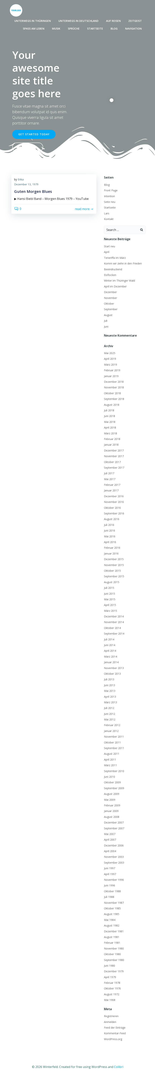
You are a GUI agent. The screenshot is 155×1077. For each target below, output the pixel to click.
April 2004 (110, 851)
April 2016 (110, 542)
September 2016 (114, 513)
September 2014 (114, 633)
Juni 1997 (109, 868)
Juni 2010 (109, 776)
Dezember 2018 (114, 381)
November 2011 (114, 736)
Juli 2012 (109, 708)
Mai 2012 (109, 719)
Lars (106, 213)
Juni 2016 (109, 530)
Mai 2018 (109, 422)
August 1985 (111, 914)
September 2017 (114, 467)
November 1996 (114, 879)
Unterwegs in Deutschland (78, 21)
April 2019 (110, 359)
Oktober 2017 (112, 462)
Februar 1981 (112, 942)
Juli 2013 (109, 679)
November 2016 (114, 502)
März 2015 (110, 611)
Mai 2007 (109, 834)
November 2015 (114, 565)
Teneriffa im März (115, 258)
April (106, 252)
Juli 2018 (109, 410)
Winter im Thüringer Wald (119, 280)
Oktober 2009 (112, 782)
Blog (114, 28)
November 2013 (114, 668)
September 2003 (114, 862)
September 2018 (114, 399)
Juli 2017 (109, 473)
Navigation (133, 28)
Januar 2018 (111, 444)
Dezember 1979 (114, 971)
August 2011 (111, 753)
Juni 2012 (109, 714)
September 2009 (114, 788)
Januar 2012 (111, 731)
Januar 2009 (111, 811)
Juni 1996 (109, 885)
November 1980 (114, 948)
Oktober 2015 (112, 570)
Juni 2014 (109, 645)
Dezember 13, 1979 (26, 184)
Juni (106, 326)
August (108, 315)
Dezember (110, 292)
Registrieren (111, 1016)
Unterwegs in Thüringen (32, 21)
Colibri (118, 1067)
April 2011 (110, 759)
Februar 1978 (112, 983)
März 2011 (110, 765)
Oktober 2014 (112, 628)
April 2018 (110, 427)
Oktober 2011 (112, 742)
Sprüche (74, 28)
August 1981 (111, 937)
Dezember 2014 (114, 616)
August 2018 (111, 404)
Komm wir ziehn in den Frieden (123, 263)
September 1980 (114, 960)
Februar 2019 (112, 370)
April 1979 (110, 977)
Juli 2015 (109, 588)
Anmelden (110, 1022)
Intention (109, 196)
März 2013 (110, 702)
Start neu (109, 246)
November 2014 (114, 622)
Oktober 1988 (112, 891)
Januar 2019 (111, 376)
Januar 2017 (111, 490)
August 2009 (111, 794)
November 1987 (114, 902)
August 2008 (111, 817)
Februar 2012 (112, 725)
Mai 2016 (109, 536)
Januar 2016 (111, 553)
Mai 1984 (109, 920)
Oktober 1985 (112, 908)
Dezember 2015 (114, 559)
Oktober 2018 (112, 393)
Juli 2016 (109, 525)
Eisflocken (110, 275)
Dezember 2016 (114, 496)
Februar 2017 (112, 485)
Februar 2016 (112, 547)
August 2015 (111, 582)
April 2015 (110, 605)
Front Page (111, 190)
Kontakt (109, 219)
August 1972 (111, 994)
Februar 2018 (112, 439)
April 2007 (110, 839)
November (110, 298)
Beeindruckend (113, 269)
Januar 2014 (111, 662)
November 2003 (114, 857)
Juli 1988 (109, 897)
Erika (21, 179)
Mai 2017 (109, 479)
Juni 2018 (109, 416)
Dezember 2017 (114, 450)
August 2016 (111, 519)
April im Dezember (115, 286)
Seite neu (109, 202)
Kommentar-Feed (115, 1033)
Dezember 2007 (114, 822)
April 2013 (110, 696)
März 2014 (110, 656)
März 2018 (110, 433)
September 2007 (114, 828)
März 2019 (110, 364)
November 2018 (114, 387)
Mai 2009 (109, 799)
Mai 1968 (109, 1000)
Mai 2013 (109, 691)
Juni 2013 (109, 685)
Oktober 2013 (112, 673)
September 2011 (114, 748)
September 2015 (114, 576)
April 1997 (110, 874)
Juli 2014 (109, 639)
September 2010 (114, 771)
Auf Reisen (113, 21)
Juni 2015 (109, 593)
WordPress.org (113, 1039)
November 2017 (114, 456)
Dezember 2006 (114, 845)
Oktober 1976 (112, 988)
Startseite (95, 28)
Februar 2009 (112, 805)
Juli (105, 320)
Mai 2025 (109, 353)
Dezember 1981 (114, 931)
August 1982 (111, 925)
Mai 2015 (109, 599)
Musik (56, 28)
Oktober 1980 (112, 954)
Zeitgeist (135, 21)
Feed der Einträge (115, 1027)
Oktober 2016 (112, 507)
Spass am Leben (33, 28)
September (110, 309)
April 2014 (110, 650)
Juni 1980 (109, 965)
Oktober (109, 303)
